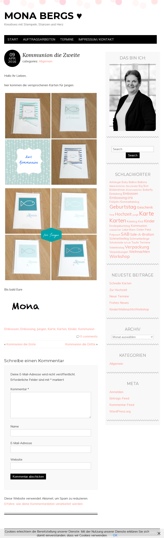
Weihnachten (139, 251)
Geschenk (145, 207)
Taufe (135, 242)
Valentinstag (116, 247)
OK (115, 535)
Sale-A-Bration (142, 234)
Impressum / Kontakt (96, 39)
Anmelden (116, 392)
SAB (125, 234)
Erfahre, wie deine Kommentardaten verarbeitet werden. (43, 504)
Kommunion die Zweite (51, 54)
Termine (67, 39)
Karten (62, 329)
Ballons (142, 182)
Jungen (41, 329)
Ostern (140, 229)
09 (12, 55)
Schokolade (116, 242)
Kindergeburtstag (119, 225)
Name (14, 426)
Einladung (115, 194)
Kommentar (19, 389)
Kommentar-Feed (121, 405)
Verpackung (137, 246)
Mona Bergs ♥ (43, 15)
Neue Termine (119, 296)
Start (13, 39)
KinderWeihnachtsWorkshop (129, 309)
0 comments (89, 336)
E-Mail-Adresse (21, 443)
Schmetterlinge (139, 238)
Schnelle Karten (120, 283)
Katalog (132, 221)
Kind (140, 221)
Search (132, 155)
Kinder (72, 329)
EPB (130, 198)
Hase (111, 214)
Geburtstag (122, 207)
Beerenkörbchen (117, 186)
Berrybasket (132, 186)
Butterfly (148, 189)
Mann (132, 229)
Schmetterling (119, 238)
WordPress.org (120, 411)
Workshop (119, 256)
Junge (135, 214)
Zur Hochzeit (118, 290)
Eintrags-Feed (119, 398)
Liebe (125, 229)
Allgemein (45, 61)
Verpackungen (118, 252)
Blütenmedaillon (134, 189)
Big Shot (143, 185)
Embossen (11, 329)
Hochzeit (123, 214)
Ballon (133, 182)
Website (16, 459)
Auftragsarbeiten (39, 39)
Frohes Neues (119, 303)
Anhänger (115, 182)
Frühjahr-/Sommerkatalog (124, 201)
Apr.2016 (12, 60)
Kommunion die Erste (21, 344)
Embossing (27, 329)
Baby (125, 182)
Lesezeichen (115, 229)
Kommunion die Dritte (80, 344)
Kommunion (86, 329)
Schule (127, 242)
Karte (52, 329)
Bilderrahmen (117, 189)
